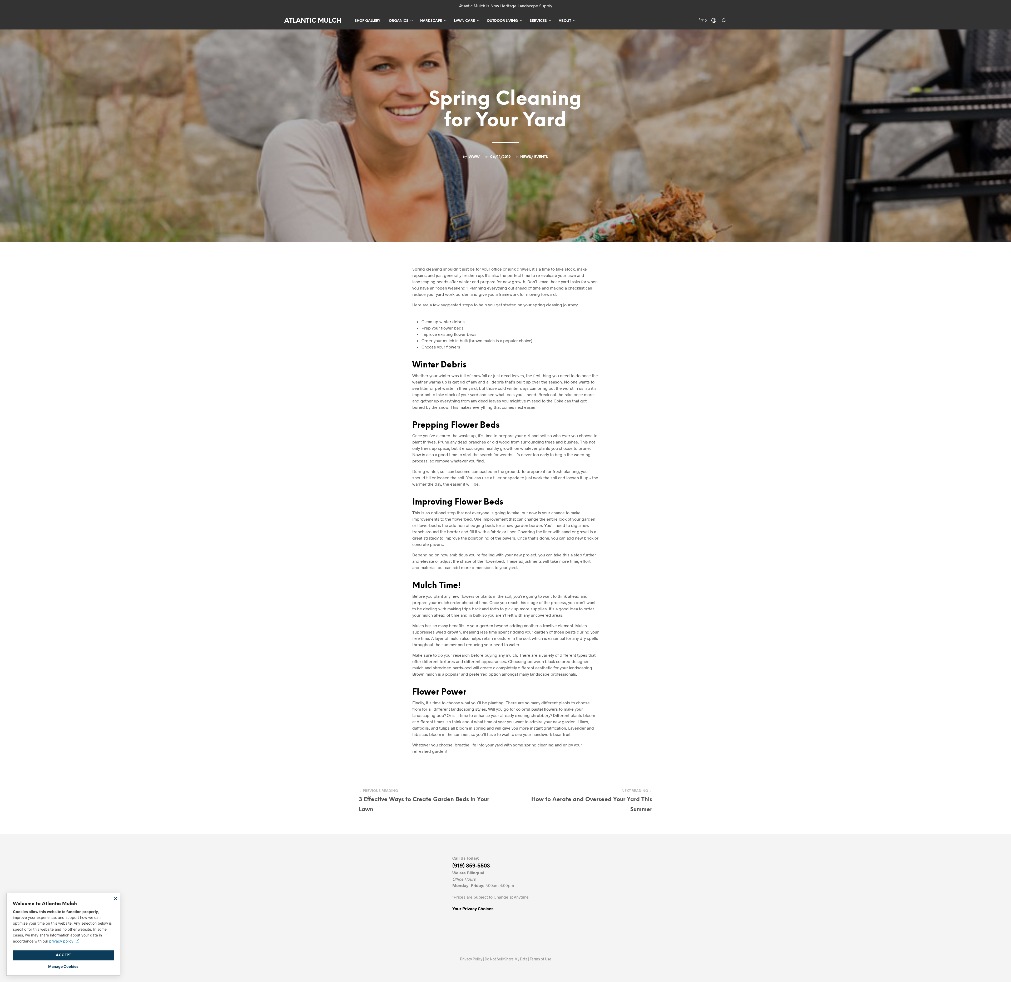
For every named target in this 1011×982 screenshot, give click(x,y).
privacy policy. (62, 941)
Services (538, 21)
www (474, 157)
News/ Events (534, 157)
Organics (398, 21)
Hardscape (431, 21)
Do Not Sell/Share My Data (506, 959)
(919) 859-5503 (471, 865)
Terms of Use (540, 959)
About (565, 21)
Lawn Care (464, 21)
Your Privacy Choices (472, 908)
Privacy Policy (471, 959)
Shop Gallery (367, 21)
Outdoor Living (502, 21)
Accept (63, 955)
